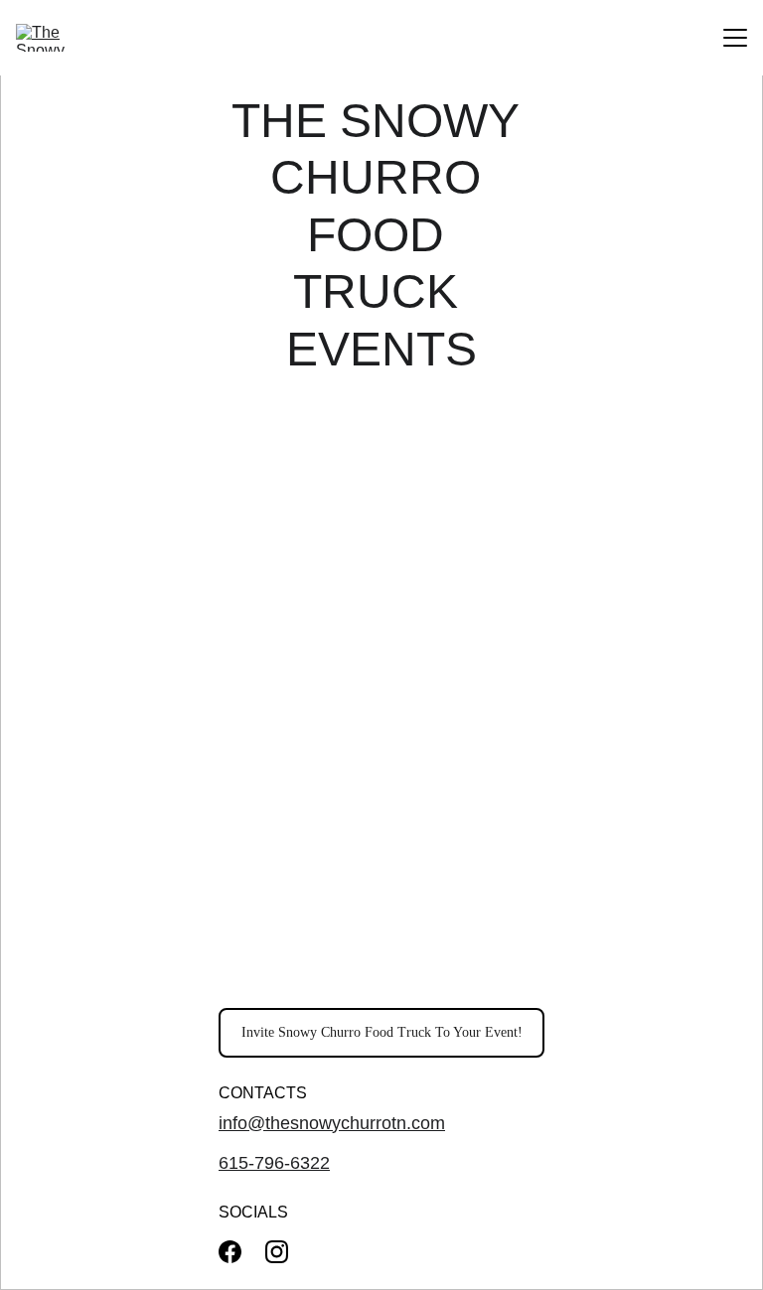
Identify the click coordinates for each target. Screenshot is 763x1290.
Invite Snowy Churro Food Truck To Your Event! (382, 1032)
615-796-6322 (274, 1163)
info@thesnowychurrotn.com (332, 1123)
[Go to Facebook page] (230, 1251)
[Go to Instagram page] (276, 1251)
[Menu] (735, 38)
